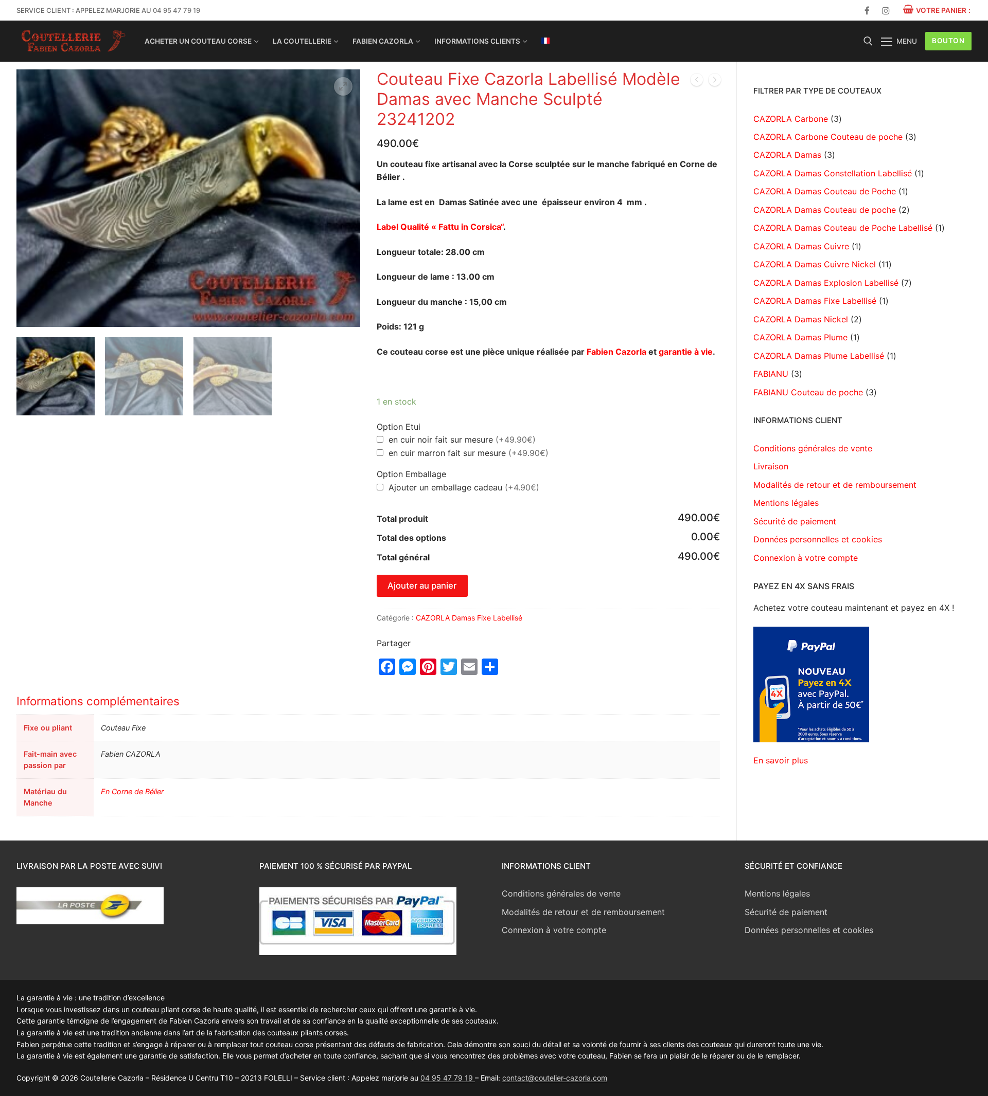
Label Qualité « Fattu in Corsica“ (440, 227)
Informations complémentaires (98, 701)
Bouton (948, 40)
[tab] (368, 755)
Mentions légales (786, 503)
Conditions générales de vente (812, 448)
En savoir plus (780, 760)
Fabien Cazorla (616, 351)
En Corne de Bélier (132, 791)
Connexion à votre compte (805, 558)
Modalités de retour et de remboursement (834, 485)
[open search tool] (868, 41)
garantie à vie (686, 351)
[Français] (545, 40)
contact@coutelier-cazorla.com (554, 1077)
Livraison (770, 466)
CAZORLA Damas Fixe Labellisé (469, 617)
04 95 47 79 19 (176, 10)
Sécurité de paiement (794, 521)
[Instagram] (886, 11)
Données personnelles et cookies (817, 539)
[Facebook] (867, 11)
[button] (343, 86)
